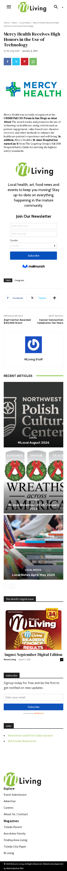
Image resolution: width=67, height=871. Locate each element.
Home (6, 22)
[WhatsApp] (33, 61)
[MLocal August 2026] (33, 414)
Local (33, 437)
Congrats (19, 280)
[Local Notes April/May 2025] (33, 547)
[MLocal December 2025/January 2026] (33, 480)
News (14, 22)
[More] (54, 298)
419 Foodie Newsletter (22, 741)
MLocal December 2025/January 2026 (33, 506)
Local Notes (25, 22)
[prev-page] (6, 586)
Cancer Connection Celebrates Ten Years (50, 321)
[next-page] (12, 586)
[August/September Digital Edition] (33, 628)
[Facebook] (7, 61)
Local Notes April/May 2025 (33, 575)
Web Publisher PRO (15, 868)
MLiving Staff (13, 51)
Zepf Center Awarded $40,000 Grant (17, 321)
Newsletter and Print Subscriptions (30, 735)
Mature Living (10, 659)
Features (33, 500)
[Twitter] (16, 61)
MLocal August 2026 (33, 442)
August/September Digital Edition (33, 654)
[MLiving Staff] (33, 344)
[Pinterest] (24, 61)
